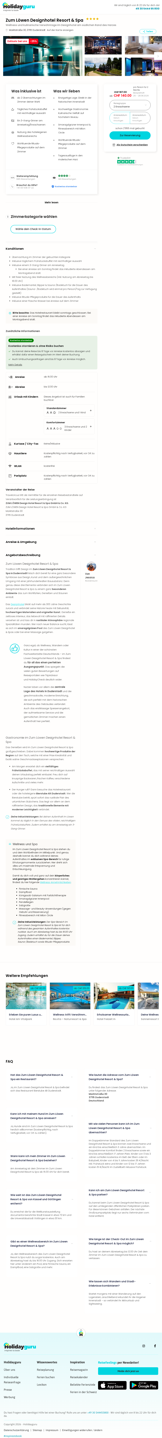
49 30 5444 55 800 (147, 8)
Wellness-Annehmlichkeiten (55, 882)
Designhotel (17, 604)
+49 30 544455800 (98, 1412)
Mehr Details (15, 364)
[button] (42, 56)
